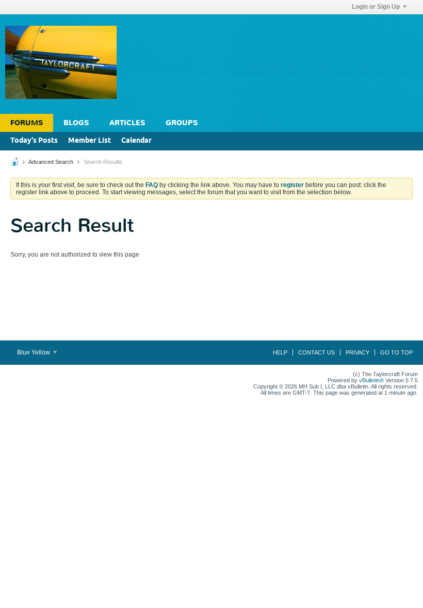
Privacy (357, 352)
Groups (182, 123)
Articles (127, 123)
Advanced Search (50, 162)
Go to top (396, 352)
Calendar (136, 141)
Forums (26, 123)
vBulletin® (371, 380)
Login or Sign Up (376, 6)
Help (280, 352)
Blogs (76, 123)
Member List (89, 141)
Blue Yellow (34, 352)
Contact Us (316, 352)
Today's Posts (34, 141)
